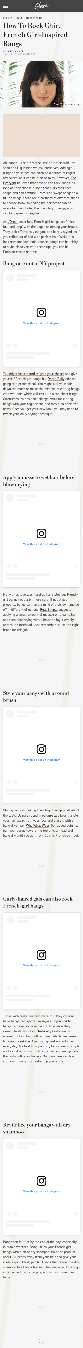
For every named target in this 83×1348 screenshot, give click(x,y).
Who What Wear (37, 825)
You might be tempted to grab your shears (33, 373)
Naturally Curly (49, 1031)
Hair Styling (34, 18)
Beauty (7, 18)
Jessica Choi (15, 51)
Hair (19, 18)
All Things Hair (47, 1262)
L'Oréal (13, 221)
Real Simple (49, 609)
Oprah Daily (56, 378)
